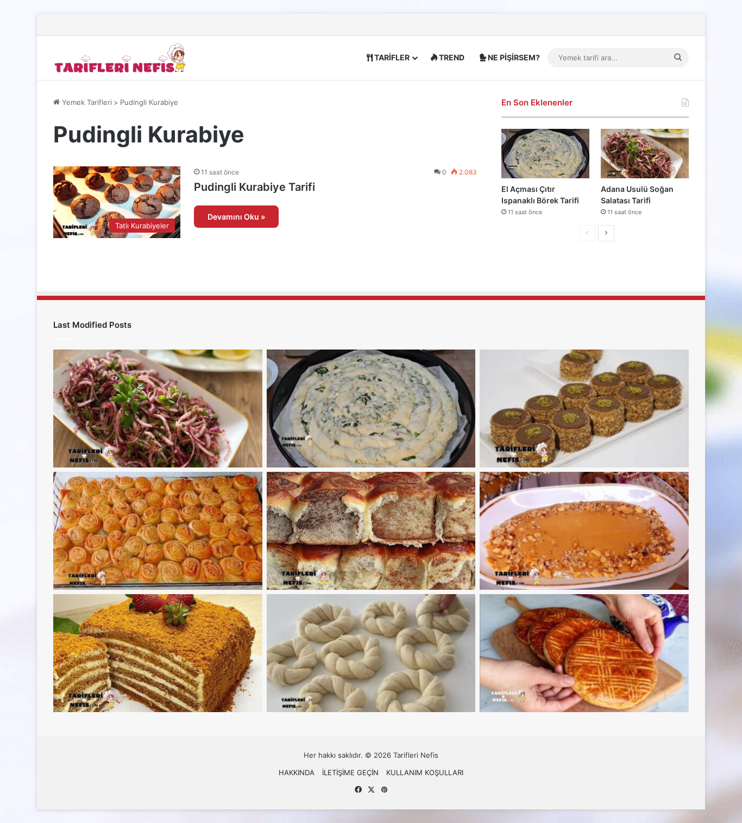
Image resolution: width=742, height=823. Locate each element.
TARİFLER (391, 57)
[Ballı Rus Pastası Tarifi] (157, 653)
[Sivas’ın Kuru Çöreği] (584, 653)
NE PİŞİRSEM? (513, 57)
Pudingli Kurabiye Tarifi (254, 187)
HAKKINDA (297, 772)
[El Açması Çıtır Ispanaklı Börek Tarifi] (545, 153)
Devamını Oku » (236, 216)
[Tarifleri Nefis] (121, 57)
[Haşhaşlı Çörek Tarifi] (371, 531)
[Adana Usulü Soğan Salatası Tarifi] (645, 153)
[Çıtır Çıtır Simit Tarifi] (371, 653)
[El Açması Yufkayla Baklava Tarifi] (157, 531)
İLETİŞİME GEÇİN (350, 772)
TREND (450, 57)
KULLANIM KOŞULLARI (424, 772)
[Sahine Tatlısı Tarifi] (584, 531)
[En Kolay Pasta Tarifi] (584, 408)
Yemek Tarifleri (86, 102)
